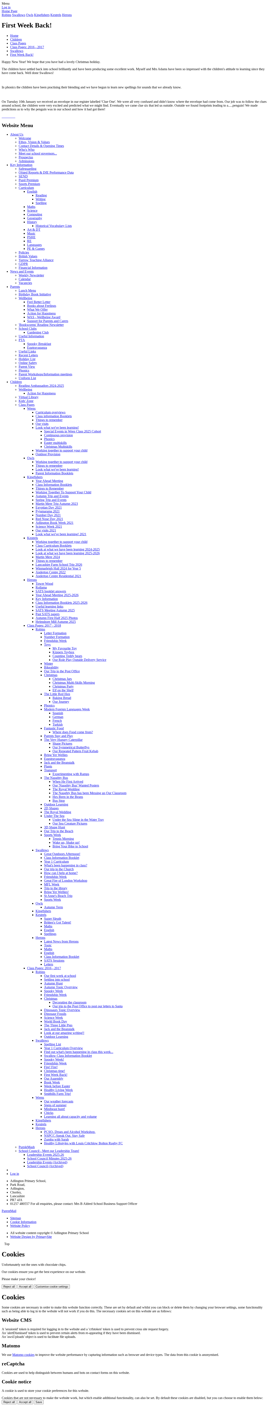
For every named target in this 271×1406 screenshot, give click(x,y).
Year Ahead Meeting (49, 481)
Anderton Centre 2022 (51, 572)
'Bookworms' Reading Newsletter (41, 325)
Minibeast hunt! (54, 1109)
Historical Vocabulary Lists (54, 226)
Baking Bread (62, 698)
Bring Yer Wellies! (56, 892)
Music (31, 233)
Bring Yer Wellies (56, 755)
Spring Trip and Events (51, 500)
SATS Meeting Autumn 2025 (55, 610)
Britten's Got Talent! (57, 922)
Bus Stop (59, 800)
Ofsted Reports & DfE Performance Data (46, 172)
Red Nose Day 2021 (49, 519)
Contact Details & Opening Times (41, 146)
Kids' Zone (26, 401)
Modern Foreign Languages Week (67, 709)
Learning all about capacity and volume (70, 1116)
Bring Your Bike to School (70, 846)
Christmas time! (54, 1071)
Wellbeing (25, 298)
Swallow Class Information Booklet (68, 1055)
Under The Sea (54, 816)
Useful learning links (49, 606)
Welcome (25, 138)
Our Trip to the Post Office (62, 671)
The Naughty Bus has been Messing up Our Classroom (89, 793)
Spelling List (52, 1044)
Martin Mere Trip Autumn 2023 (57, 503)
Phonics (24, 370)
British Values (28, 256)
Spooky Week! (54, 1059)
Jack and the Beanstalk (59, 762)
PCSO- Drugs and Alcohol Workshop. (69, 1132)
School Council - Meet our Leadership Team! (49, 1151)
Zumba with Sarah (56, 1139)
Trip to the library (55, 888)
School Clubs (28, 328)
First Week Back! (21, 54)
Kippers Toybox (63, 652)
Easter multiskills (55, 443)
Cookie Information (23, 1222)
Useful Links (27, 351)
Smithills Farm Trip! (57, 1094)
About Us (16, 134)
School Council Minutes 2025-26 (49, 1158)
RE (29, 241)
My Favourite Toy (65, 648)
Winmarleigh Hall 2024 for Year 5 (58, 568)
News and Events (22, 271)
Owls (29, 15)
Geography (34, 218)
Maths (31, 207)
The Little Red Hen (57, 694)
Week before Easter (57, 1086)
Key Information (21, 165)
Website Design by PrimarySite (31, 1236)
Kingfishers (42, 15)
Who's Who (27, 149)
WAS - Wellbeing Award (43, 317)
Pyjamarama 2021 (48, 511)
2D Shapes (51, 808)
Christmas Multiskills (58, 446)
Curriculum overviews (50, 412)
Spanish (58, 713)
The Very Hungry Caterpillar (63, 739)
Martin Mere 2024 (48, 557)
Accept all (25, 1286)
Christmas (50, 675)
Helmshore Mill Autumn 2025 (56, 621)
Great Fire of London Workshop (65, 880)
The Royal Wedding (66, 789)
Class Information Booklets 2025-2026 (61, 602)
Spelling (41, 203)
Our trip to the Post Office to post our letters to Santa (88, 1006)
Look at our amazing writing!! (64, 1033)
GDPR (23, 264)
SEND (23, 176)
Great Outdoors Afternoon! (62, 854)
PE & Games (36, 248)
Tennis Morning (63, 838)
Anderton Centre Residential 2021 (58, 576)
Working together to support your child (61, 450)
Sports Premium (29, 184)
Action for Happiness (41, 313)
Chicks (48, 1113)
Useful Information (31, 336)
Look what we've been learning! (57, 427)
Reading (41, 195)
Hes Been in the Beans (68, 797)
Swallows (18, 15)
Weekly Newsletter (31, 275)
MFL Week (51, 884)
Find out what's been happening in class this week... (78, 1052)
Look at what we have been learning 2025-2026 (68, 553)
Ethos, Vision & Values (34, 142)
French (57, 720)
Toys (47, 644)
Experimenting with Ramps (71, 774)
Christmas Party (63, 686)
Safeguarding (27, 168)
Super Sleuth (52, 918)
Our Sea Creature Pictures (70, 823)
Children (16, 39)
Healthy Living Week (58, 1090)
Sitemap (15, 1218)
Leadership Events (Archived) (47, 1162)
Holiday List (27, 359)
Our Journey (61, 701)
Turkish (58, 724)
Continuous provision (58, 435)
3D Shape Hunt (54, 827)
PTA (22, 340)
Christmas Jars (62, 679)
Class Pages (18, 43)
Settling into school (57, 979)
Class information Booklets (54, 416)
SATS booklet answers (51, 591)
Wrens (31, 408)
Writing (41, 199)
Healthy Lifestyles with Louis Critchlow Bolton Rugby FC (83, 1143)
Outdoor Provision (48, 454)
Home (14, 35)
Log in (6, 7)
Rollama (41, 587)
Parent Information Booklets (54, 473)
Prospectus (26, 157)
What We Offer (37, 309)
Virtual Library (29, 397)
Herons (67, 15)
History (32, 222)
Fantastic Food (54, 728)
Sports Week (52, 835)
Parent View (27, 366)
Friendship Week (55, 641)
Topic (48, 945)
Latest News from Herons (61, 941)
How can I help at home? (61, 873)
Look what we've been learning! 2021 (61, 534)
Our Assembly (53, 1078)
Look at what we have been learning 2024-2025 (68, 549)
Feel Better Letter (38, 302)
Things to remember (49, 420)
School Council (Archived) (45, 1166)
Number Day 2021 (48, 515)
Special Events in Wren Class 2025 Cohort (72, 431)
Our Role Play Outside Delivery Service (79, 660)
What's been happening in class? (65, 865)
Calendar (25, 279)
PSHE (31, 237)
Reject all (9, 1286)
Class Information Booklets (54, 484)
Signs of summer (55, 1105)
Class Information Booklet (61, 858)
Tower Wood (44, 583)
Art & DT (33, 229)
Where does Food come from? (73, 732)
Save (39, 1402)
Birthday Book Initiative (35, 294)
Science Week (53, 1017)
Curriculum (26, 187)
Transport (50, 770)
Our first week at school (60, 976)
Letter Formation (55, 633)
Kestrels (55, 15)
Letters (48, 964)
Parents (15, 286)
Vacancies (25, 283)
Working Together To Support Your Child (63, 492)
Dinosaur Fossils (55, 1014)
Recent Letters (28, 355)
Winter (48, 663)
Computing (34, 214)
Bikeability (51, 667)
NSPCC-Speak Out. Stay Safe (64, 1135)
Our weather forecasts (58, 1101)
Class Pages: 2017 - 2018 (44, 625)
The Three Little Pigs (58, 1025)
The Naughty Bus (56, 778)
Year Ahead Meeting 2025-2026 (57, 595)
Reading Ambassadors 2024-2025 (41, 385)
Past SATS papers (47, 614)
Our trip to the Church (59, 869)
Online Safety (28, 363)
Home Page (9, 11)
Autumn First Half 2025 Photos (57, 618)
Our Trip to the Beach (58, 831)
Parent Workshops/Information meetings (45, 374)
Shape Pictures (62, 743)
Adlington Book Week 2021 (54, 523)
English (32, 191)
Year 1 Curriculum (56, 861)
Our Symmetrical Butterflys (71, 747)
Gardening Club (38, 332)
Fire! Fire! (51, 1067)
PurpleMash (27, 1147)
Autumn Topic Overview (61, 987)
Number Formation (57, 637)
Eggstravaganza (54, 759)
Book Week (52, 1082)
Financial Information (33, 267)
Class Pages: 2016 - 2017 (27, 47)
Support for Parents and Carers (47, 321)
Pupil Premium (29, 180)
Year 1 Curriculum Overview (63, 1048)
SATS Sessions (54, 960)
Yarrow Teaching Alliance (36, 260)
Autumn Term (53, 907)
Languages (34, 245)
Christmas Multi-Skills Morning (74, 682)
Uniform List (27, 378)
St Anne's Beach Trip (58, 896)
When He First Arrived (68, 781)
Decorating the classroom (69, 1002)
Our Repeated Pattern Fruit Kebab (75, 751)
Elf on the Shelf (63, 690)
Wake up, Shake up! (66, 842)
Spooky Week (53, 991)
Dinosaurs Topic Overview (62, 1010)
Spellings (50, 934)
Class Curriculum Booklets (54, 545)
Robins (6, 15)
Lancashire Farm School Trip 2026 (59, 564)
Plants (48, 766)
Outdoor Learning (56, 804)
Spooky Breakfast (39, 344)
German (58, 717)
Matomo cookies (23, 1355)
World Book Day (55, 1021)
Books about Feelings (41, 306)
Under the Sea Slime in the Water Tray (78, 819)
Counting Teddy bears (67, 656)
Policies (24, 252)
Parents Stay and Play (58, 736)
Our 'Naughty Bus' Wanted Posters (76, 785)
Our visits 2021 (46, 530)
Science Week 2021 (49, 526)
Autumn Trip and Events (52, 496)
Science (32, 210)
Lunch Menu (27, 290)
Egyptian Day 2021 (49, 507)
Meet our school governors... (38, 153)
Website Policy (20, 1226)
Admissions (26, 161)
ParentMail (9, 1211)
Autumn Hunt (53, 983)
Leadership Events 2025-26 (45, 1154)
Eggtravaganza (37, 347)
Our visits (42, 424)
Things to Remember (50, 488)
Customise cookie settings (52, 1286)
